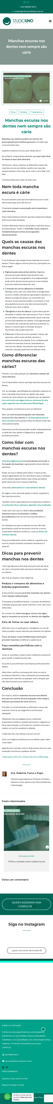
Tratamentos (36, 112)
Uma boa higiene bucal (12, 461)
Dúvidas (23, 112)
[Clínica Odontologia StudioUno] (18, 21)
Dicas (13, 112)
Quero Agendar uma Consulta (26, 904)
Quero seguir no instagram (26, 950)
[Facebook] (24, 2)
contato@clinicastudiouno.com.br (28, 11)
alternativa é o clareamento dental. (28, 487)
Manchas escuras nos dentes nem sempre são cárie (26, 126)
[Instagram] (27, 2)
